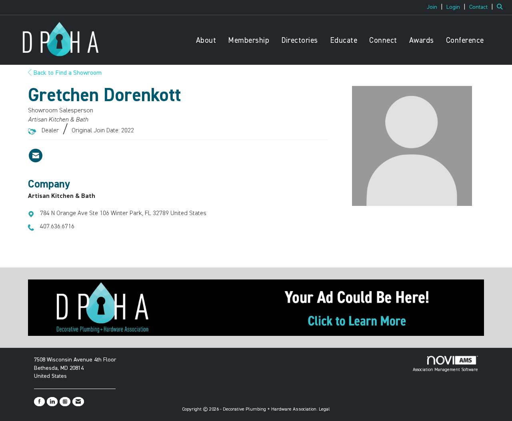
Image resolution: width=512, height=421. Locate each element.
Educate (344, 40)
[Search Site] (501, 7)
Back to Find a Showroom (67, 73)
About (206, 40)
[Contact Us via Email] (78, 401)
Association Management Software (445, 369)
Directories (299, 40)
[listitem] (436, 7)
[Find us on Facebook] (39, 401)
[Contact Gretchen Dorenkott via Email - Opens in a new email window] (35, 155)
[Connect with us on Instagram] (65, 401)
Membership (248, 40)
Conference (465, 40)
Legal (324, 409)
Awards (421, 40)
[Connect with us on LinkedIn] (52, 401)
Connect (383, 40)
